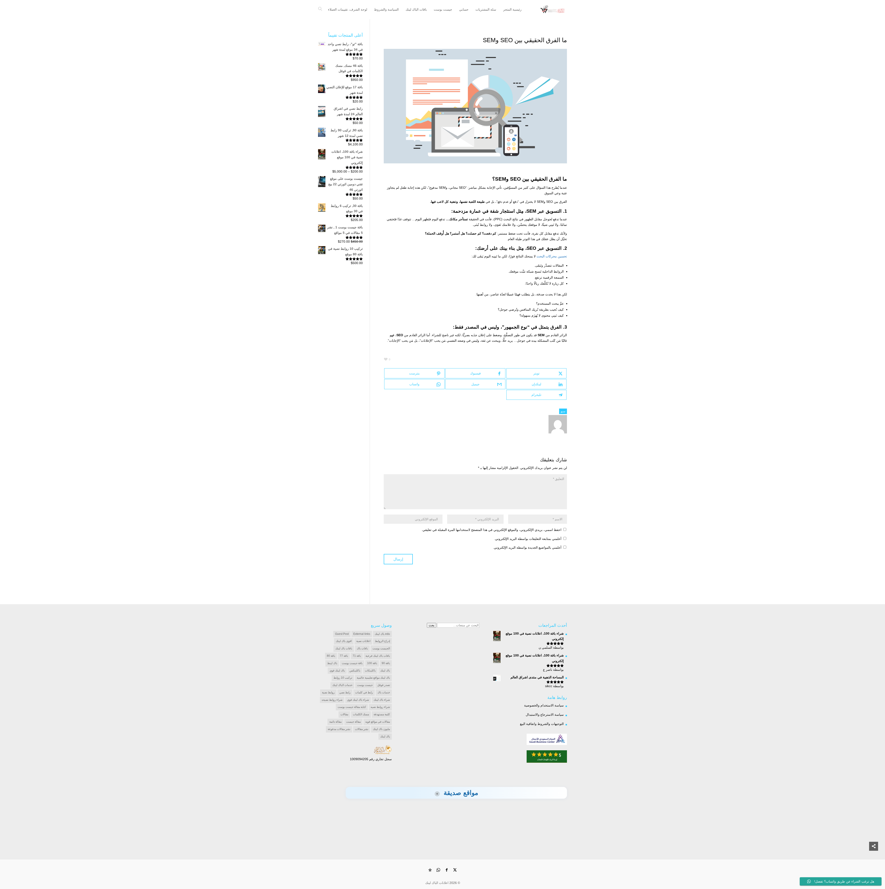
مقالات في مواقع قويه (377, 721)
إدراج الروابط (382, 641)
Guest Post (342, 634)
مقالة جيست (353, 721)
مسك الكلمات (361, 714)
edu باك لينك (382, 634)
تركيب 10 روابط (342, 677)
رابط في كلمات (364, 692)
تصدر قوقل (383, 685)
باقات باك (362, 648)
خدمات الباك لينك (342, 685)
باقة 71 (357, 655)
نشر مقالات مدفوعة (339, 729)
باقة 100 (372, 663)
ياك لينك (385, 736)
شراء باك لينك (382, 699)
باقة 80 (331, 655)
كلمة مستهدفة (382, 714)
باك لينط (332, 663)
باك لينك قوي (337, 670)
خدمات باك (384, 692)
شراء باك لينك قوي (358, 699)
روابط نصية (328, 692)
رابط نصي (345, 692)
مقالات (344, 714)
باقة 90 (386, 663)
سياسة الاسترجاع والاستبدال (545, 714)
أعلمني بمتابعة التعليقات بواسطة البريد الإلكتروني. (527, 539)
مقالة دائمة (335, 721)
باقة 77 (344, 655)
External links (361, 634)
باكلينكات (370, 670)
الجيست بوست (381, 648)
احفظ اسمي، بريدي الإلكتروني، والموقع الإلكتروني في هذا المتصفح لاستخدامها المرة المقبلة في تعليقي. (491, 530)
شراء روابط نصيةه (332, 699)
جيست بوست (365, 685)
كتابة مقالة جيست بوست (352, 707)
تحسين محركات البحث (552, 256)
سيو (563, 411)
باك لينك (385, 670)
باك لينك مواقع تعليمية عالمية (373, 677)
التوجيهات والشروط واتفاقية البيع (542, 724)
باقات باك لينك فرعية (378, 655)
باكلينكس (354, 670)
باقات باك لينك (343, 648)
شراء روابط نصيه (380, 707)
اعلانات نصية (363, 641)
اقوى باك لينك (344, 641)
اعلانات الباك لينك (436, 883)
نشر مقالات (361, 729)
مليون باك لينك (381, 729)
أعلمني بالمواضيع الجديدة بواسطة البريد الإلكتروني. (527, 547)
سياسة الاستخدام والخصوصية (544, 705)
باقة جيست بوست (352, 663)
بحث (431, 625)
